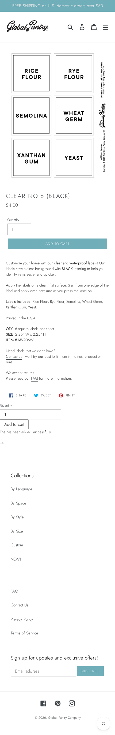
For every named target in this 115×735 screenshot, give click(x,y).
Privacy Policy (22, 619)
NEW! (16, 559)
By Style (17, 517)
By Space (18, 503)
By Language (21, 489)
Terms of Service (24, 633)
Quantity (13, 219)
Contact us (14, 356)
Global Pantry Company (64, 717)
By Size (17, 531)
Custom (17, 545)
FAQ (34, 378)
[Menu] (106, 27)
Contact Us (19, 605)
